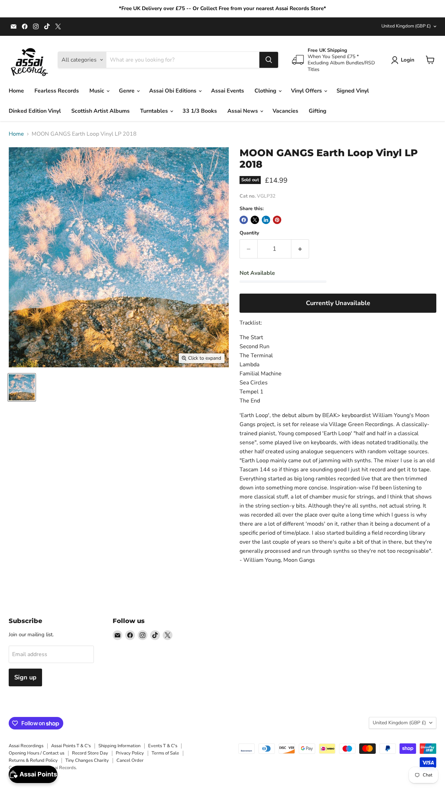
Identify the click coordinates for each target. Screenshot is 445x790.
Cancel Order (130, 760)
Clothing (266, 91)
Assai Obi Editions (173, 91)
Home (16, 91)
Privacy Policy (130, 753)
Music (97, 91)
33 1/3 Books (200, 111)
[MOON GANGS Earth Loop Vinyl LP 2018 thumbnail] (21, 387)
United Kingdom (406, 26)
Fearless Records (56, 91)
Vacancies (285, 111)
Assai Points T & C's (71, 746)
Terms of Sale (165, 753)
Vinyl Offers (307, 91)
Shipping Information (119, 746)
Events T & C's (162, 746)
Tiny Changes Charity (87, 760)
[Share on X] (255, 220)
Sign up (25, 677)
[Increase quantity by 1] (300, 248)
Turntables (154, 111)
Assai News (243, 111)
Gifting (317, 111)
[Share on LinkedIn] (266, 220)
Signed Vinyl (353, 91)
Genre (127, 91)
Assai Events (227, 91)
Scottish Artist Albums (100, 111)
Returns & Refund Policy (33, 760)
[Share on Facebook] (244, 220)
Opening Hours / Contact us (36, 753)
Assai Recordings (26, 746)
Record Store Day (90, 753)
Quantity (249, 233)
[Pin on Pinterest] (277, 220)
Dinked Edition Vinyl (35, 111)
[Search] (268, 60)
